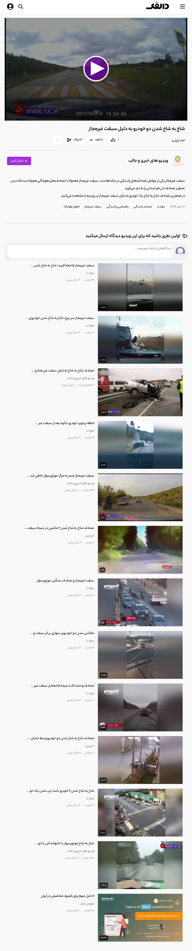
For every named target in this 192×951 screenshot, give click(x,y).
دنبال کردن (17, 160)
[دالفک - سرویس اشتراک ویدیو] (161, 6)
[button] (96, 68)
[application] (96, 69)
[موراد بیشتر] (57, 139)
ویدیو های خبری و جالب (148, 161)
